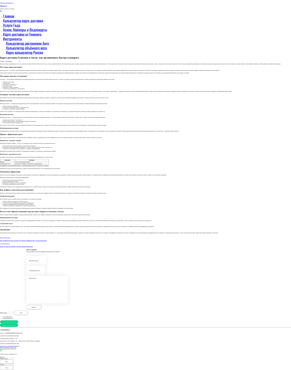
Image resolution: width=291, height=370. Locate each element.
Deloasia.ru (3, 6)
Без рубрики (9, 61)
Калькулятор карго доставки (9, 321)
